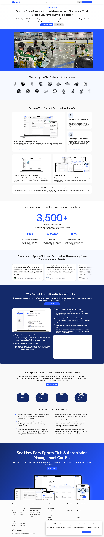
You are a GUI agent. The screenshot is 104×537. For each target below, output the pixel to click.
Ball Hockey (14, 510)
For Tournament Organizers (35, 512)
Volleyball (22, 510)
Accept (86, 531)
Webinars (79, 517)
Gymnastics (22, 516)
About (68, 505)
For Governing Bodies (34, 510)
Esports (21, 514)
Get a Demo (66, 2)
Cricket (13, 514)
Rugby (13, 521)
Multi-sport (22, 523)
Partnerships (79, 505)
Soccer (13, 525)
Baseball (14, 505)
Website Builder (51, 512)
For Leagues (32, 505)
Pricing (60, 2)
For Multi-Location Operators (36, 516)
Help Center (79, 515)
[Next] (89, 272)
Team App (50, 515)
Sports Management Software (54, 505)
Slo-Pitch (14, 523)
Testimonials (69, 510)
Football (14, 519)
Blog (78, 512)
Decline (95, 531)
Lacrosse (22, 519)
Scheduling (50, 517)
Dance (21, 512)
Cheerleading (15, 512)
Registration (50, 510)
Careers (68, 508)
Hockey (13, 516)
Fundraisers (50, 519)
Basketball (14, 508)
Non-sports (22, 525)
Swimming (22, 508)
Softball (22, 505)
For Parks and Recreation (35, 514)
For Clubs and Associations (35, 508)
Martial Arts (22, 521)
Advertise (79, 508)
